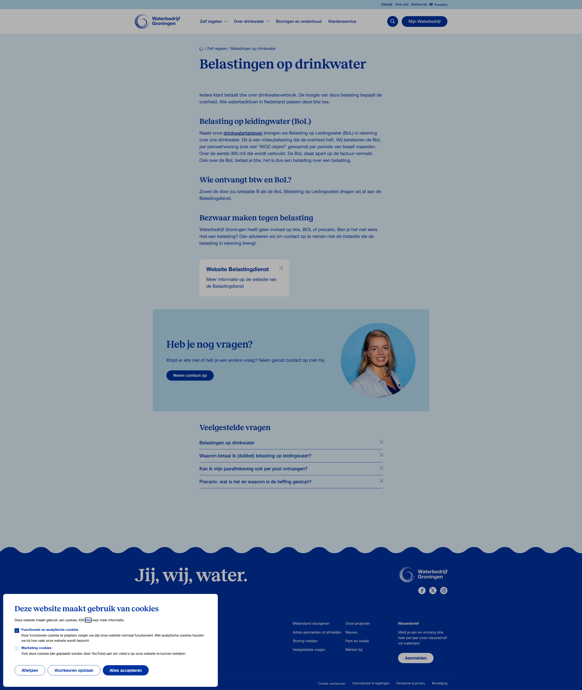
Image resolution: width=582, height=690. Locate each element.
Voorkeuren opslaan (74, 670)
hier (88, 620)
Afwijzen (30, 670)
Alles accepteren (126, 670)
